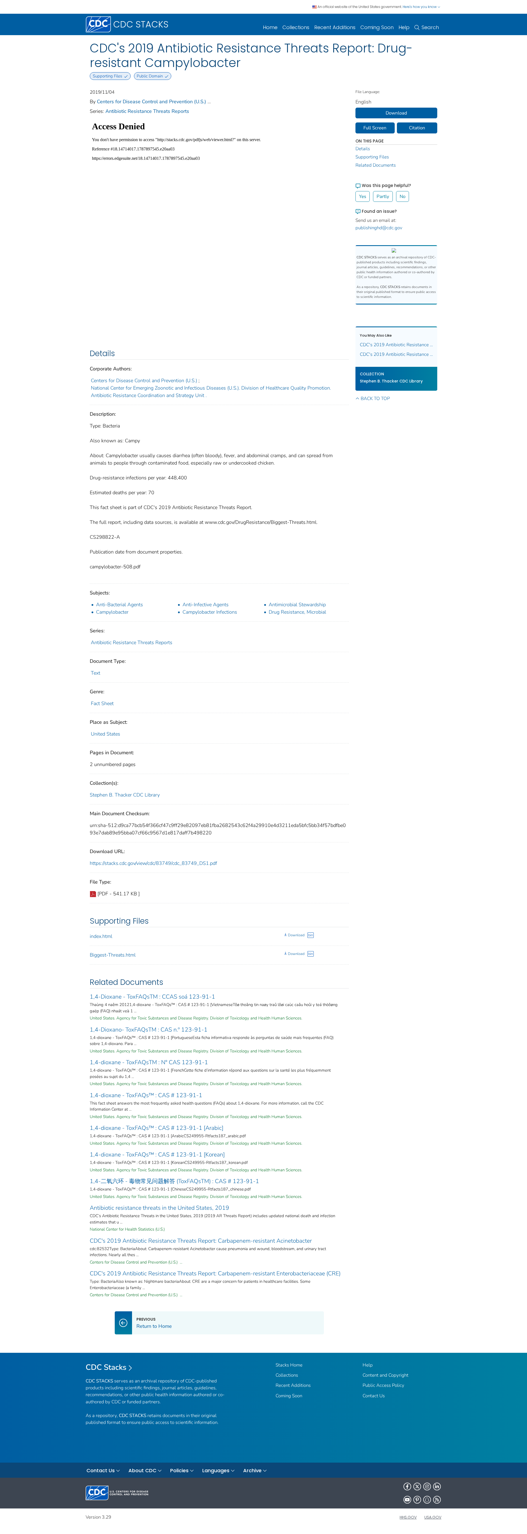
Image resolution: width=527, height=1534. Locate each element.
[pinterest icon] (417, 1499)
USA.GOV (432, 1517)
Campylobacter (112, 612)
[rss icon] (437, 1499)
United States (105, 734)
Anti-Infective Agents (206, 604)
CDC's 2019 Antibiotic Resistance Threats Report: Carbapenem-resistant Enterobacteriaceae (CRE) (215, 1273)
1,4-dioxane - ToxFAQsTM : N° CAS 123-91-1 (149, 1062)
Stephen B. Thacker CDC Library (125, 795)
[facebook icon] (407, 1486)
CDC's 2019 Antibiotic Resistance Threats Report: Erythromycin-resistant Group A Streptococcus (396, 354)
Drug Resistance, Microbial (297, 612)
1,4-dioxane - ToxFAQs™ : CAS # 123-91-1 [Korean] (157, 1154)
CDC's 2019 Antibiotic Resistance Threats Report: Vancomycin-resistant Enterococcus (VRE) (396, 345)
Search (430, 27)
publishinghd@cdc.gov (378, 228)
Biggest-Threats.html (113, 955)
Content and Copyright (385, 1375)
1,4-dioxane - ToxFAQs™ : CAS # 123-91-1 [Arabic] (156, 1128)
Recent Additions (334, 27)
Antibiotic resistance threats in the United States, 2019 (159, 1208)
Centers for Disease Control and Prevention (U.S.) (151, 101)
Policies (179, 1470)
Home (270, 27)
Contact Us (374, 1396)
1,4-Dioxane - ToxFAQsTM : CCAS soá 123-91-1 (152, 997)
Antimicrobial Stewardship (297, 604)
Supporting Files (372, 157)
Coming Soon (377, 27)
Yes (362, 196)
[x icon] (417, 1486)
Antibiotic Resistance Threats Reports (147, 111)
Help (404, 27)
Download (296, 935)
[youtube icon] (407, 1499)
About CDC (142, 1470)
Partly (383, 196)
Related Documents (375, 165)
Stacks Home (289, 1365)
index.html (101, 936)
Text (95, 673)
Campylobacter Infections (210, 612)
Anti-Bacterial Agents (119, 604)
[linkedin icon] (437, 1486)
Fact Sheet (102, 703)
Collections (295, 27)
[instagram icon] (427, 1486)
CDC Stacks (106, 1367)
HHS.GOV (408, 1517)
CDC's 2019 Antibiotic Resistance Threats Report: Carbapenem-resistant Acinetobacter (201, 1241)
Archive (252, 1470)
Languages (215, 1470)
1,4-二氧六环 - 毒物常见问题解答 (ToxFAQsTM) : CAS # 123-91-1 (174, 1181)
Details (362, 149)
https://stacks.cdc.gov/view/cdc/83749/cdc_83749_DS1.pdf (153, 863)
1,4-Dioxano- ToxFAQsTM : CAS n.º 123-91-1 (149, 1029)
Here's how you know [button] (420, 6)
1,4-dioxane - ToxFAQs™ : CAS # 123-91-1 (146, 1095)
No (402, 196)
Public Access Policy (383, 1385)
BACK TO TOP (375, 398)
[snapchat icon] (427, 1499)
